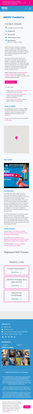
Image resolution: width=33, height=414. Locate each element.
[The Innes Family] (19, 353)
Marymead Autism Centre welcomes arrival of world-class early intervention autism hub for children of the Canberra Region (16, 239)
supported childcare (10, 75)
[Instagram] (9, 337)
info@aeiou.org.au (8, 329)
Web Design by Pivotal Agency (20, 372)
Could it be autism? (16, 270)
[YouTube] (12, 337)
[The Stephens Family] (26, 362)
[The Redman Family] (12, 362)
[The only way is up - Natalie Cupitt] (12, 353)
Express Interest (10, 82)
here (9, 115)
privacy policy (5, 411)
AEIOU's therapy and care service (16, 282)
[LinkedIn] (15, 337)
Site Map (5, 345)
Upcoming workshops (16, 296)
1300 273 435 (7, 327)
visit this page (8, 120)
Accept (27, 406)
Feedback (19, 345)
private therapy (13, 74)
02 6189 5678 (11, 31)
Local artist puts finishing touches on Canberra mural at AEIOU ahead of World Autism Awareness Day (16, 233)
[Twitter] (6, 337)
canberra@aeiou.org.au (14, 37)
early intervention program (21, 90)
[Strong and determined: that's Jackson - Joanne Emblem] (26, 353)
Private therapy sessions (12, 99)
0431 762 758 (11, 34)
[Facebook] (3, 337)
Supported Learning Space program (15, 94)
